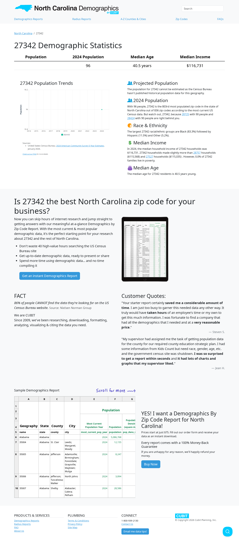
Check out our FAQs (29, 154)
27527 (149, 156)
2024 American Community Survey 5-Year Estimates (80, 145)
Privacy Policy (75, 524)
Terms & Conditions (78, 520)
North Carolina (23, 33)
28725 (185, 114)
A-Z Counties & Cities (133, 19)
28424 (131, 118)
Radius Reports (81, 19)
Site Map (72, 527)
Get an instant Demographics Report (49, 276)
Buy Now (151, 464)
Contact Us (127, 524)
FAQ (16, 527)
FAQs (220, 19)
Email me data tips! (135, 531)
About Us (19, 530)
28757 (197, 152)
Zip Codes (182, 19)
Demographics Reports (28, 19)
